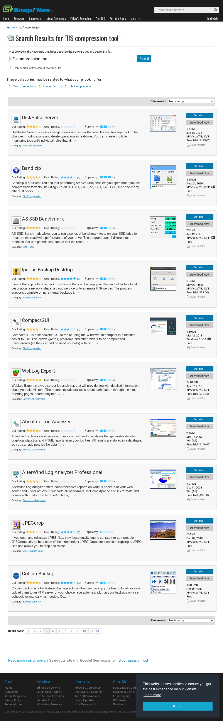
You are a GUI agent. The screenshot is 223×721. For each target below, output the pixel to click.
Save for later (198, 145)
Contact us (11, 691)
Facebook (119, 704)
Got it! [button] (177, 706)
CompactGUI (35, 320)
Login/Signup (121, 696)
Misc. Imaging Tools (33, 551)
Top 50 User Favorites (50, 696)
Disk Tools (28, 247)
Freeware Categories (88, 687)
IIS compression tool (132, 660)
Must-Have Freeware (49, 704)
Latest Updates (84, 700)
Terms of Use (13, 704)
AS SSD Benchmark (43, 219)
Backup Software (32, 297)
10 (84, 630)
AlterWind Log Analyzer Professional (62, 472)
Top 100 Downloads (87, 696)
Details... (199, 115)
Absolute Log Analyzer (46, 421)
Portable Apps (46, 700)
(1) (78, 279)
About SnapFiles (15, 696)
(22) (79, 583)
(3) (78, 532)
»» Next (94, 630)
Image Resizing (53, 86)
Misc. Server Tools (25, 86)
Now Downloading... (87, 704)
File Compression (80, 86)
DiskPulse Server (40, 117)
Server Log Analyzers (34, 399)
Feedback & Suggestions (129, 687)
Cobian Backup (38, 573)
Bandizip (31, 168)
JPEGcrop (33, 523)
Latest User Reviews (49, 691)
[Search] (214, 10)
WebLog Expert (38, 371)
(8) (78, 177)
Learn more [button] (152, 695)
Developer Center (124, 691)
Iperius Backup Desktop (47, 269)
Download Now (199, 122)
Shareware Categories (88, 691)
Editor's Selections (48, 687)
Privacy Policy (13, 700)
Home (11, 27)
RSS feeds (120, 700)
